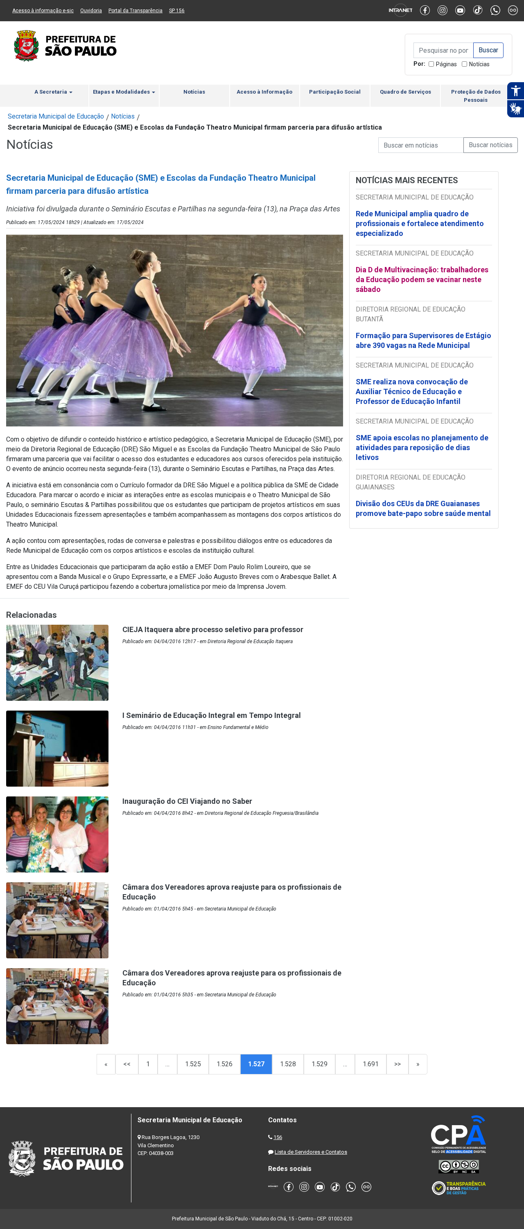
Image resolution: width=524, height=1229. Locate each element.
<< (127, 1064)
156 (277, 1137)
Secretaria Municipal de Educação (56, 116)
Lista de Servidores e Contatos (311, 1152)
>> (397, 1064)
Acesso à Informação (264, 92)
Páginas (446, 64)
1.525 (193, 1064)
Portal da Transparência (135, 10)
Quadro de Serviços (405, 92)
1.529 (320, 1064)
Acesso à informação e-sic (43, 10)
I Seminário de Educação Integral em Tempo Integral (211, 715)
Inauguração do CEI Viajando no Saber (187, 801)
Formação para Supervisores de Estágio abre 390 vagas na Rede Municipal (423, 340)
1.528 (288, 1064)
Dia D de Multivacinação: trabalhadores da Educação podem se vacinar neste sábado (422, 279)
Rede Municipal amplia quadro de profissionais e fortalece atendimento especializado (420, 223)
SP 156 (177, 10)
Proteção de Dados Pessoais (476, 96)
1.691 (371, 1064)
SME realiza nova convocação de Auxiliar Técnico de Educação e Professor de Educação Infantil (412, 391)
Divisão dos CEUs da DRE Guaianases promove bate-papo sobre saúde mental (423, 508)
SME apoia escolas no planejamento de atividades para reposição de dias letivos (422, 447)
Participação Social (335, 92)
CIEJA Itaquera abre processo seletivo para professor (212, 629)
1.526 (225, 1064)
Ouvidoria (91, 10)
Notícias (479, 64)
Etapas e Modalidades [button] (122, 92)
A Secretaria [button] (51, 92)
